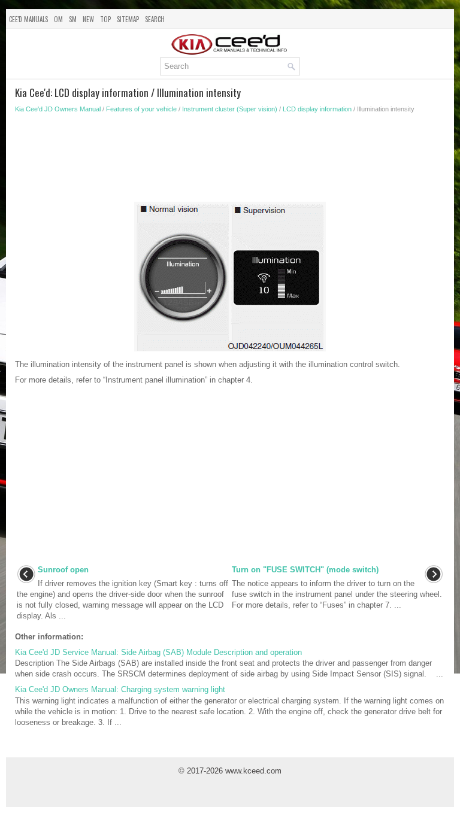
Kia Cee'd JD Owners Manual (58, 109)
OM (58, 19)
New (88, 19)
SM (73, 19)
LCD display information (317, 109)
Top (105, 19)
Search (155, 19)
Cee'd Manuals (28, 19)
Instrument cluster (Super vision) (229, 109)
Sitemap (128, 19)
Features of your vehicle (141, 109)
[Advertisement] (230, 161)
